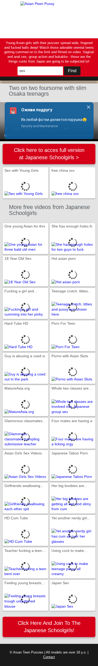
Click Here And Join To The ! (49, 626)
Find (72, 70)
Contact (49, 657)
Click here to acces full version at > (49, 153)
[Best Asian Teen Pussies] (49, 19)
